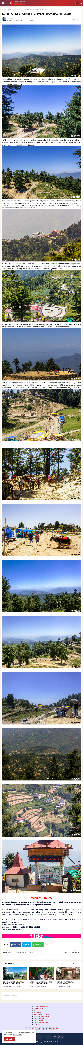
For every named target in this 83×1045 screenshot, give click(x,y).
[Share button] (46, 944)
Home (4, 10)
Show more (76, 964)
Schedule (37, 1012)
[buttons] (26, 1028)
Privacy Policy (58, 1037)
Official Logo (38, 1024)
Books (36, 1010)
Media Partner (39, 1020)
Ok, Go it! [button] (9, 1039)
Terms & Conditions (41, 1022)
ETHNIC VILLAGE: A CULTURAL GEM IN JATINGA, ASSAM (13, 983)
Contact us (38, 1037)
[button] (76, 3)
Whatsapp (38, 945)
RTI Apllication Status (41, 1014)
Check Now (17, 1035)
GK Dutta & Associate (41, 1016)
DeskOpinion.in (39, 1018)
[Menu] (2, 3)
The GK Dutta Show (41, 1007)
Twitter (27, 945)
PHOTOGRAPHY (13, 10)
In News (48, 1037)
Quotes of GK (39, 1009)
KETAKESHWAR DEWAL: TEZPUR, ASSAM (65, 983)
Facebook (16, 945)
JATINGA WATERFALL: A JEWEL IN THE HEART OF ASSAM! (41, 983)
